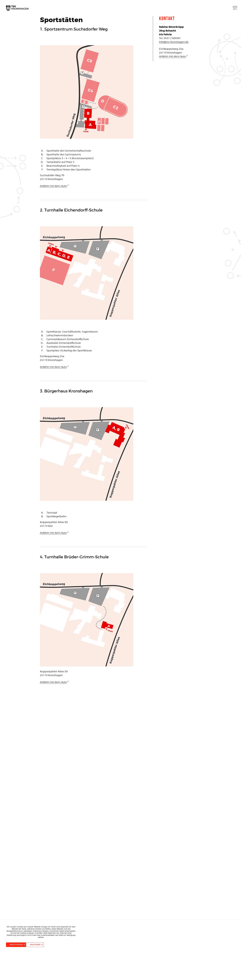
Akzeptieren (16, 944)
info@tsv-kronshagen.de (174, 41)
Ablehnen (35, 944)
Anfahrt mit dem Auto (53, 185)
